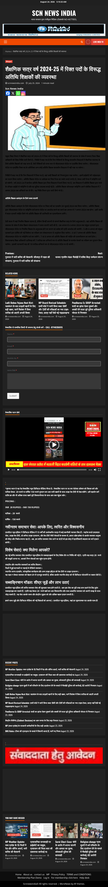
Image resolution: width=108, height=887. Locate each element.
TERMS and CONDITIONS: (79, 874)
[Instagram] (23, 93)
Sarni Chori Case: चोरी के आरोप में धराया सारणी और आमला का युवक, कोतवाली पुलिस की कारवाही (42, 680)
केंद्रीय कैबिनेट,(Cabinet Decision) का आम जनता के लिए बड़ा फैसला (31, 720)
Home (18, 874)
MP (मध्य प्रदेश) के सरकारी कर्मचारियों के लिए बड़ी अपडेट (27, 725)
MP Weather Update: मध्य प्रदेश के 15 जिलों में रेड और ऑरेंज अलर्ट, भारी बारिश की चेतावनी (40, 669)
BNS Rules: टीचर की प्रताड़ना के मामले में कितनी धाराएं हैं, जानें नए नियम (32, 731)
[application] (54, 444)
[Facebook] (8, 93)
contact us (39, 874)
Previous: (27, 257)
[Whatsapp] (18, 93)
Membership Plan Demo (30, 877)
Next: (79, 255)
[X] (13, 93)
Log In (46, 877)
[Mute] (95, 469)
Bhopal (9, 61)
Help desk (84, 877)
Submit (13, 395)
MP (48, 874)
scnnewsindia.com (16, 83)
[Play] (8, 469)
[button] (5, 42)
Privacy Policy (58, 874)
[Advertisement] (54, 634)
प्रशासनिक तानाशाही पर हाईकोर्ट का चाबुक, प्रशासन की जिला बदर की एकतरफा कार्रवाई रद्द (39, 674)
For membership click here (64, 877)
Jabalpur (36, 835)
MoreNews (65, 883)
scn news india (54, 13)
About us (27, 874)
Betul (60, 835)
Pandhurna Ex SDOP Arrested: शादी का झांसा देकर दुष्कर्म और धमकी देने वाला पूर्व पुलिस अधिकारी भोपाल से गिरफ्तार (86, 307)
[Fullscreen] (99, 469)
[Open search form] (82, 41)
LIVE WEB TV (98, 41)
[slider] (52, 469)
